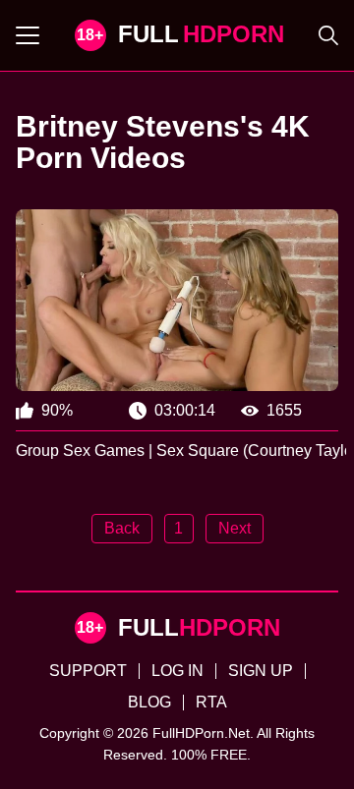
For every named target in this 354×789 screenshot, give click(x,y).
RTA (211, 702)
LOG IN (177, 670)
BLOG (149, 702)
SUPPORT (88, 670)
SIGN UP (260, 670)
